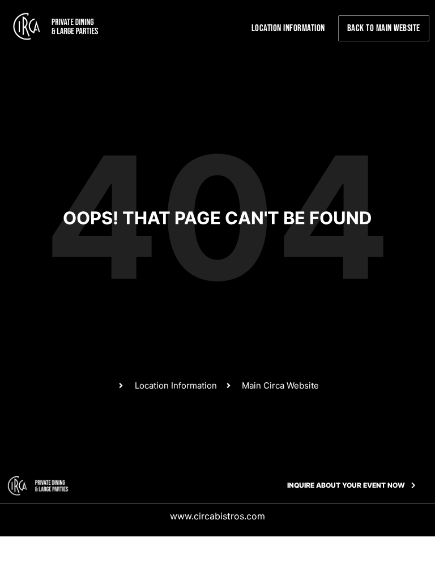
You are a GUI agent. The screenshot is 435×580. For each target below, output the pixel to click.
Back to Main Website (383, 28)
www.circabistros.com (217, 516)
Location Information (288, 28)
